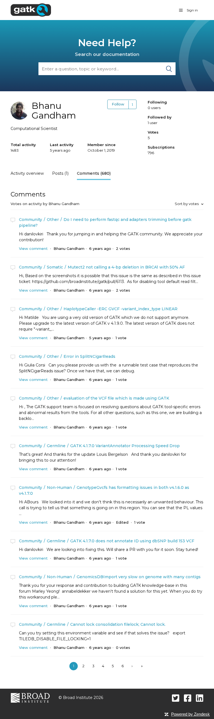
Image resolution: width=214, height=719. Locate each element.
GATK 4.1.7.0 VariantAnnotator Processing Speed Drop (125, 445)
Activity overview (27, 173)
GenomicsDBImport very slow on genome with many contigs (139, 576)
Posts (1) (60, 173)
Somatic (55, 267)
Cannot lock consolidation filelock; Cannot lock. (118, 624)
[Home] (31, 9)
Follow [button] (118, 104)
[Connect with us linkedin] (199, 698)
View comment (33, 248)
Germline (56, 445)
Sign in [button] (192, 10)
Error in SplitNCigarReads (89, 356)
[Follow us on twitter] (175, 698)
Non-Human (59, 487)
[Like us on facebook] (187, 698)
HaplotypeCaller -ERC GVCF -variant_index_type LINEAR (120, 308)
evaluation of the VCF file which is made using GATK (116, 398)
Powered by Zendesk (190, 714)
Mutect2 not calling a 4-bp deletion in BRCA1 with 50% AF (126, 267)
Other (53, 219)
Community (30, 219)
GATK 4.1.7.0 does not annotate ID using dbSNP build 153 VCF (132, 540)
